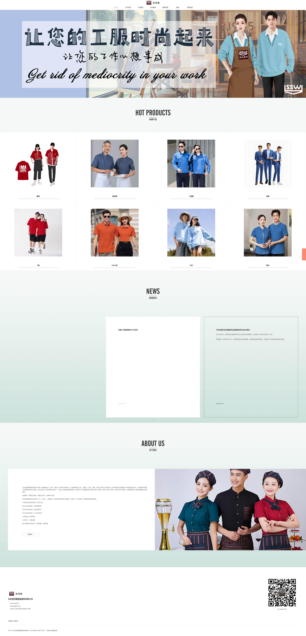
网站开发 (49, 630)
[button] (2, 54)
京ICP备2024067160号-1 (38, 630)
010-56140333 (14, 603)
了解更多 (30, 534)
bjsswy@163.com (15, 606)
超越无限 (16, 621)
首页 (116, 6)
